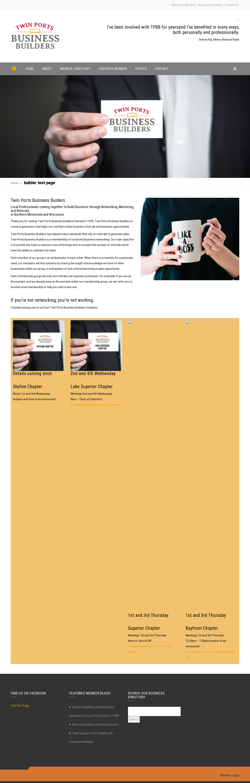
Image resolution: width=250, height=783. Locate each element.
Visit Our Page (20, 705)
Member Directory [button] (75, 69)
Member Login (230, 775)
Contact (162, 69)
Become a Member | (184, 5)
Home (30, 69)
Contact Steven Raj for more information (96, 404)
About (47, 69)
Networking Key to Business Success (95, 724)
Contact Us (231, 5)
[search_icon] (235, 68)
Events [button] (141, 69)
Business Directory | (210, 5)
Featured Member (112, 69)
